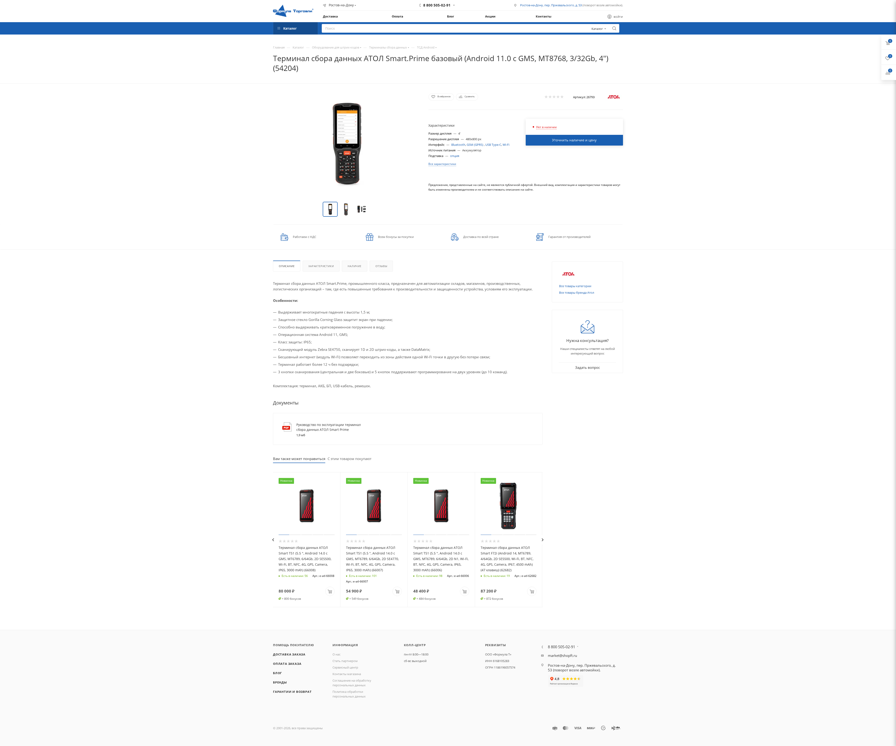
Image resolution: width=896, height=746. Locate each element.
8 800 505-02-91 (437, 5)
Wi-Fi (506, 145)
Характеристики (321, 266)
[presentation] (273, 539)
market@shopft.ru (562, 655)
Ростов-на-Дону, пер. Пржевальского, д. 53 (551, 5)
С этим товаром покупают (349, 458)
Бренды (280, 682)
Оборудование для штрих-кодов (335, 47)
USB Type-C (493, 145)
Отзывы (381, 266)
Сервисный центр (345, 667)
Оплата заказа (287, 664)
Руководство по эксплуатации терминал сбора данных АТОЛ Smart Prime (328, 427)
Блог (277, 673)
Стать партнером (345, 661)
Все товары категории (575, 286)
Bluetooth (458, 145)
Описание (286, 266)
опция (454, 156)
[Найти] (614, 28)
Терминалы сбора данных (388, 47)
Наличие (354, 266)
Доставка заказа (289, 654)
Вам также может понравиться (299, 458)
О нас (336, 654)
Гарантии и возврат (292, 692)
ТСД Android (425, 47)
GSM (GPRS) (475, 145)
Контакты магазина (346, 674)
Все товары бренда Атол (576, 292)
